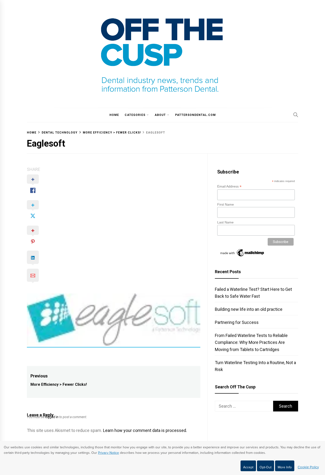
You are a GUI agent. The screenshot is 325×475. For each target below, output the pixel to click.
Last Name (225, 222)
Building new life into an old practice (248, 309)
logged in (52, 417)
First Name (225, 204)
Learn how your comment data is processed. (145, 430)
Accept (248, 467)
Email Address (229, 186)
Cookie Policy (308, 467)
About (160, 115)
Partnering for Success (237, 322)
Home (114, 115)
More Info (285, 467)
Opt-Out (265, 467)
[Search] (295, 114)
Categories (135, 115)
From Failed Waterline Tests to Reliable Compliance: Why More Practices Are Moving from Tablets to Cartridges (251, 342)
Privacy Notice (108, 453)
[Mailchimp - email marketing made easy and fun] (242, 256)
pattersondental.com (195, 115)
